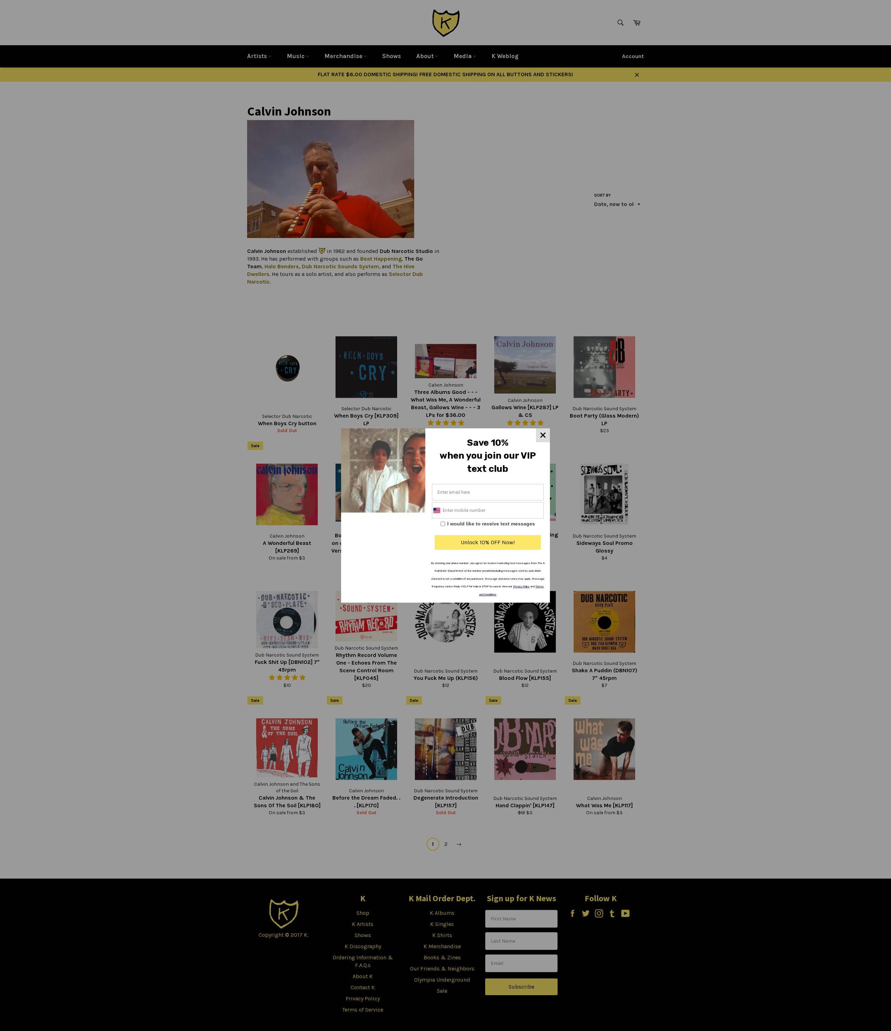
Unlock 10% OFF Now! (488, 542)
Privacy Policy (521, 586)
